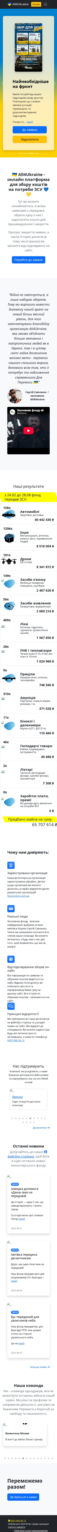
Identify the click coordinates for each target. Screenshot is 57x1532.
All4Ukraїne (20, 4)
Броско (17, 1097)
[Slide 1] (20, 153)
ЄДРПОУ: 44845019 (16, 1527)
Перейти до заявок (28, 260)
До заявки (29, 130)
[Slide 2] (26, 153)
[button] (12, 1118)
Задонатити (30, 139)
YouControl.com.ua (18, 896)
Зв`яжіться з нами (23, 1497)
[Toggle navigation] (45, 4)
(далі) (30, 122)
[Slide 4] (37, 153)
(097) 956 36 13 (15, 1040)
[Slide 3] (31, 153)
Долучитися (40, 1127)
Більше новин (39, 1367)
